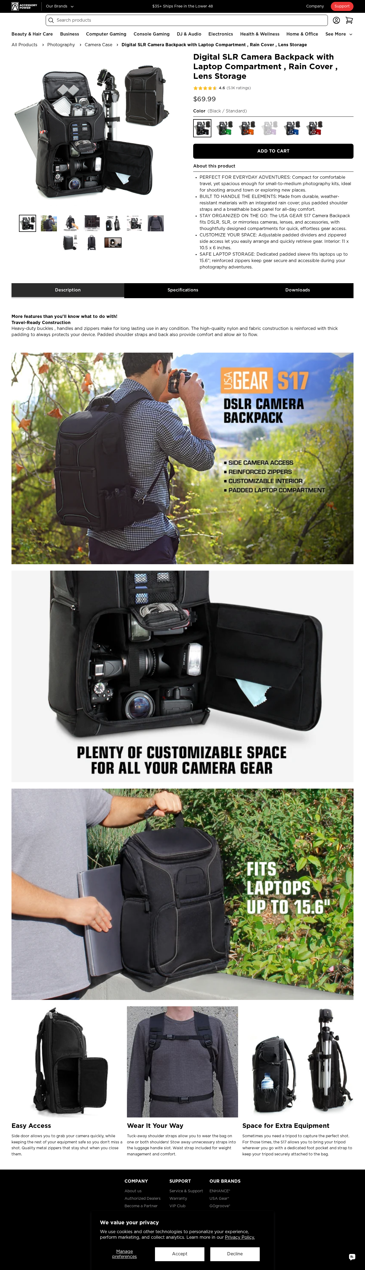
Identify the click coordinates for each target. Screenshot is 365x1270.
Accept (179, 1254)
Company (315, 6)
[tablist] (182, 290)
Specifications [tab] (183, 290)
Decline (235, 1254)
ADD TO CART (273, 151)
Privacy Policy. (240, 1237)
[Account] (336, 20)
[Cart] (349, 20)
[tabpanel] (182, 731)
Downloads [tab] (297, 290)
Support (342, 6)
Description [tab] (68, 290)
